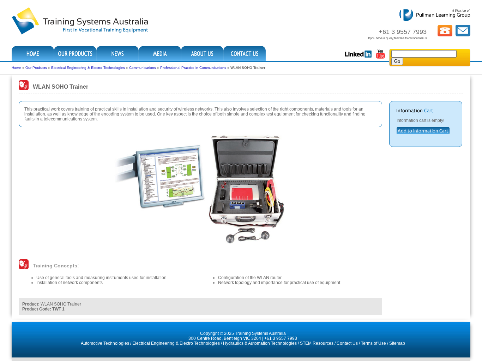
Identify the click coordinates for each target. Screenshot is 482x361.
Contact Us (347, 343)
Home (16, 68)
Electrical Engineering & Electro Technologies (88, 68)
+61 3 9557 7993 (280, 338)
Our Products (36, 68)
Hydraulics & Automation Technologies (260, 343)
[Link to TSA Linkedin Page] (358, 57)
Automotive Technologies (105, 343)
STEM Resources (316, 343)
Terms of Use (373, 343)
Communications (142, 68)
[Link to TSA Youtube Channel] (380, 57)
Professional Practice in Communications (193, 68)
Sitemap (397, 343)
